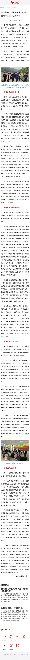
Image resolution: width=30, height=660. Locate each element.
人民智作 (17, 649)
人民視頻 (4, 649)
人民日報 (4, 640)
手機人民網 (17, 640)
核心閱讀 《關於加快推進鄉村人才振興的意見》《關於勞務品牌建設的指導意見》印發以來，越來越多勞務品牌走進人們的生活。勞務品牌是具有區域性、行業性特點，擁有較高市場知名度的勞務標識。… (14, 597)
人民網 (2, 7)
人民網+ (11, 640)
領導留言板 (24, 640)
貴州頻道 (7, 7)
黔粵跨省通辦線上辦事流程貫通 (12, 608)
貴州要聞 (14, 7)
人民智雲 (11, 649)
